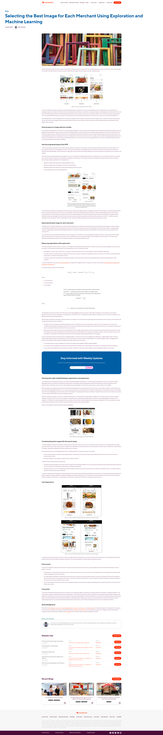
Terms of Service (45, 732)
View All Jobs (117, 635)
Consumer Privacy (59, 732)
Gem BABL (119, 716)
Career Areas (94, 2)
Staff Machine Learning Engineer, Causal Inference (53, 663)
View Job (118, 642)
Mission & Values (64, 2)
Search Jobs (117, 2)
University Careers (88, 716)
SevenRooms (109, 2)
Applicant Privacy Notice (75, 732)
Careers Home (45, 716)
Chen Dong (80, 608)
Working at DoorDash (74, 2)
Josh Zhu (58, 608)
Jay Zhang (75, 608)
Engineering (101, 2)
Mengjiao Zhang (69, 608)
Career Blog (96, 716)
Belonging (82, 2)
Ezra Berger (68, 611)
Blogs (87, 2)
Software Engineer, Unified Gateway (50, 646)
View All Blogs (116, 679)
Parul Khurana (52, 608)
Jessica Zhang (84, 609)
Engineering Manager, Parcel (48, 652)
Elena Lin (77, 609)
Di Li (85, 608)
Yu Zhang (62, 608)
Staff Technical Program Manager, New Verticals (52, 641)
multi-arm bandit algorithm (64, 262)
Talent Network (104, 716)
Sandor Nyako (91, 608)
